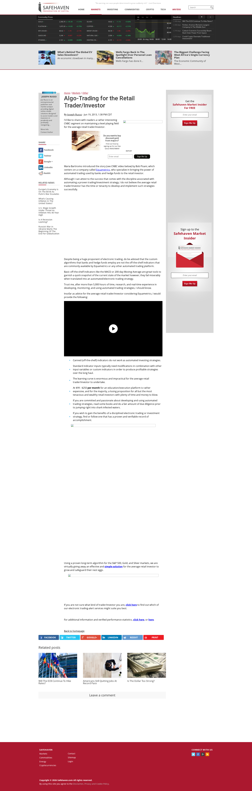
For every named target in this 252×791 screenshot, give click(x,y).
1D (138, 17)
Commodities (132, 9)
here (151, 619)
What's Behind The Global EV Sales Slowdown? (74, 53)
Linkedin (48, 167)
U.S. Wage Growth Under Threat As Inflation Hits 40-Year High (48, 211)
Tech (163, 9)
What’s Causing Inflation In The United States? (45, 201)
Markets (95, 9)
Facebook (49, 149)
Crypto (150, 9)
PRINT (155, 637)
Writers (176, 9)
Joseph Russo (74, 114)
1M (142, 17)
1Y (151, 17)
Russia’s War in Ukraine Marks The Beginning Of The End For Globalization (48, 230)
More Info (45, 129)
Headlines (177, 17)
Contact (71, 753)
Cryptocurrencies (47, 765)
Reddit (47, 173)
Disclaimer (78, 783)
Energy (42, 761)
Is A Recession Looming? (45, 220)
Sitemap (72, 757)
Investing (112, 9)
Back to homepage (74, 631)
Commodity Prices (45, 17)
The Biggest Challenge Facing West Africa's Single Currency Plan (192, 54)
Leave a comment (102, 695)
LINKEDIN (113, 637)
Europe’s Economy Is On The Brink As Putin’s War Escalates (48, 191)
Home (81, 9)
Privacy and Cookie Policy (96, 783)
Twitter (47, 155)
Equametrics (103, 169)
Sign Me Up (190, 123)
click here (131, 604)
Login (70, 761)
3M (147, 17)
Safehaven (45, 749)
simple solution (114, 566)
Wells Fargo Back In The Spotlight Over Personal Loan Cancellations (134, 54)
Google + (48, 161)
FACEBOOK (50, 637)
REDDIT (134, 637)
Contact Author (47, 132)
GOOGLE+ (92, 637)
